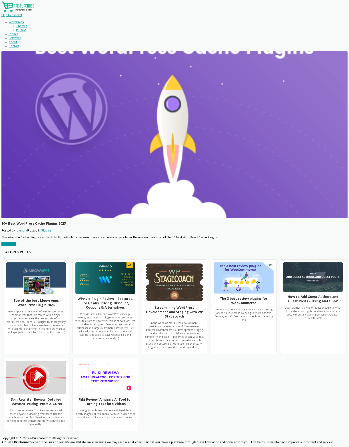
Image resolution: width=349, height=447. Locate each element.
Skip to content (11, 15)
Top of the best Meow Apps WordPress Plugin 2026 (36, 302)
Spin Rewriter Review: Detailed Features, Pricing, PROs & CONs (36, 401)
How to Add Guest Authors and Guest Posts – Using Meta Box (313, 298)
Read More (8, 244)
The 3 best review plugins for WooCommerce (243, 300)
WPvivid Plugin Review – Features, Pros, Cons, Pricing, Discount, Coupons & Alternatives (105, 303)
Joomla (13, 34)
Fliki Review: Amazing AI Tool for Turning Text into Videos (105, 401)
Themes (21, 26)
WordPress (16, 22)
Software (15, 38)
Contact (14, 46)
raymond (22, 230)
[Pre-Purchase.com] (17, 11)
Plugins (21, 30)
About (13, 42)
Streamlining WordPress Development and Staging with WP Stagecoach (174, 311)
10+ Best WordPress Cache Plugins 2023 (33, 223)
